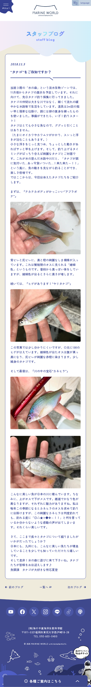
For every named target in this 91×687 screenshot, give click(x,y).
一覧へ (44, 587)
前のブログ (16, 587)
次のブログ (75, 587)
